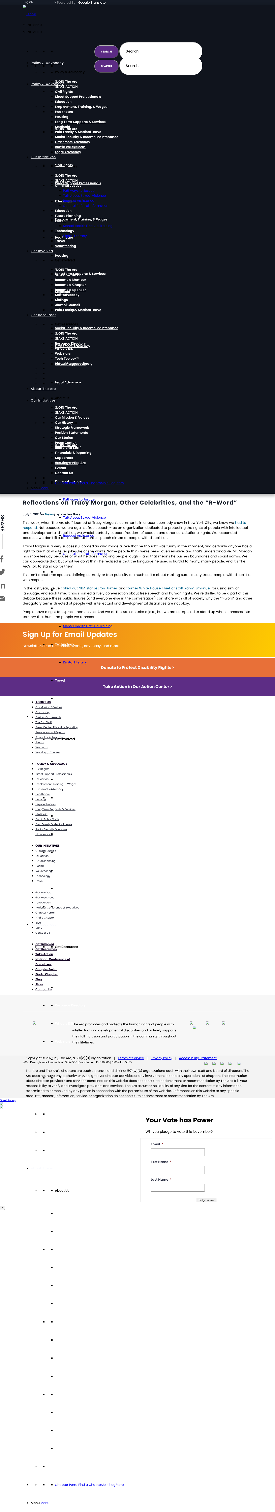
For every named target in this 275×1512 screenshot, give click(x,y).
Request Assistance (78, 200)
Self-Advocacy (67, 852)
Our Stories (64, 1321)
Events (60, 1430)
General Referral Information (85, 205)
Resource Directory (70, 1005)
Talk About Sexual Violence (84, 517)
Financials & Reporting (73, 1376)
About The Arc (43, 1168)
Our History (64, 1267)
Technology (64, 231)
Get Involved (42, 251)
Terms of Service (131, 1058)
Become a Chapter (70, 816)
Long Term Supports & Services (80, 273)
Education (63, 572)
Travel (60, 680)
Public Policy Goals (70, 147)
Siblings (61, 870)
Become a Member (70, 797)
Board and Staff (68, 1358)
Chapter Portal (66, 1484)
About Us (43, 702)
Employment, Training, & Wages (81, 219)
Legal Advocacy (68, 382)
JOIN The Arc (67, 969)
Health (60, 608)
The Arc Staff (43, 722)
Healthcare (64, 111)
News (49, 514)
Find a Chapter (90, 1484)
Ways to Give (65, 310)
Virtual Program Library (74, 1077)
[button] (32, 32)
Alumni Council (67, 888)
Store (120, 1484)
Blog (112, 1484)
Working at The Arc (70, 1412)
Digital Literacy (75, 662)
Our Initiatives (43, 157)
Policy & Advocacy (47, 84)
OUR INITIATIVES (47, 846)
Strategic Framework (72, 1285)
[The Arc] (29, 14)
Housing (61, 255)
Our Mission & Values (72, 1249)
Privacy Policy (161, 1058)
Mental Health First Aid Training (88, 626)
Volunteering (65, 698)
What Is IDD (64, 1023)
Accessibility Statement (198, 1058)
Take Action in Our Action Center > (137, 686)
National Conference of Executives (57, 907)
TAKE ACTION (67, 779)
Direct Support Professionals (78, 183)
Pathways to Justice (79, 190)
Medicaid (62, 127)
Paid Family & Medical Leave (78, 310)
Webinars (63, 1041)
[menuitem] (141, 1503)
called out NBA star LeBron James (89, 588)
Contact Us (64, 1448)
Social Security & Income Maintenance (86, 328)
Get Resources (43, 924)
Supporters (64, 1394)
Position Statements (71, 1303)
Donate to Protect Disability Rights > (137, 667)
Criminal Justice (68, 185)
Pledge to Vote (206, 1200)
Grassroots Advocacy (72, 142)
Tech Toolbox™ (67, 1059)
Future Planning (68, 215)
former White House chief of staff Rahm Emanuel (168, 588)
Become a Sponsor (70, 834)
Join (105, 1484)
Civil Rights (64, 91)
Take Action (43, 902)
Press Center (65, 1340)
